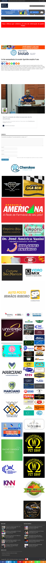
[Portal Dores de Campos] (4, 6)
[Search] (44, 6)
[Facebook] (2, 64)
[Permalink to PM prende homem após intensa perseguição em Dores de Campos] (26, 538)
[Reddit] (16, 64)
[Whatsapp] (12, 64)
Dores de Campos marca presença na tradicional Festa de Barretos (36, 541)
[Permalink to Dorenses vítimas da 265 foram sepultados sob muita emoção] (3, 547)
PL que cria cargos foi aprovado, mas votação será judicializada (13, 527)
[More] (19, 64)
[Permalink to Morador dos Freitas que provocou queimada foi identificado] (26, 529)
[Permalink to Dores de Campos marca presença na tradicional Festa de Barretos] (26, 542)
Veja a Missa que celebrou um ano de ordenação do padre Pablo (23, 25)
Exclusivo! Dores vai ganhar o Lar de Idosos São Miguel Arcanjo (13, 541)
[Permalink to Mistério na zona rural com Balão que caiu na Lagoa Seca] (3, 538)
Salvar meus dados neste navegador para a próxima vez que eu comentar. (30, 157)
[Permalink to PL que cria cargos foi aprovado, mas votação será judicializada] (3, 529)
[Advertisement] (23, 36)
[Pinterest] (7, 64)
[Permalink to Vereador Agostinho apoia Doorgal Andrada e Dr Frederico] (26, 547)
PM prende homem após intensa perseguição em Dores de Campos (35, 536)
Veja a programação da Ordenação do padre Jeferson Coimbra (19, 0)
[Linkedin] (14, 64)
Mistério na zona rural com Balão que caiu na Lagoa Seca (13, 536)
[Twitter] (5, 64)
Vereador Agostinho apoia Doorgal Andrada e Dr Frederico (35, 545)
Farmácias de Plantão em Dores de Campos (9, 553)
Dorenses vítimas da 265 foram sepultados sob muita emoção (12, 545)
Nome (2, 147)
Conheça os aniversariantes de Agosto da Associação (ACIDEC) (13, 532)
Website (2, 154)
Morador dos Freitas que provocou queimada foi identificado (35, 527)
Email (2, 150)
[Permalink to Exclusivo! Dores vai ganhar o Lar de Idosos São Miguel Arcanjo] (3, 542)
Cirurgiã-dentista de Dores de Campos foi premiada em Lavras (36, 532)
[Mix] (9, 64)
